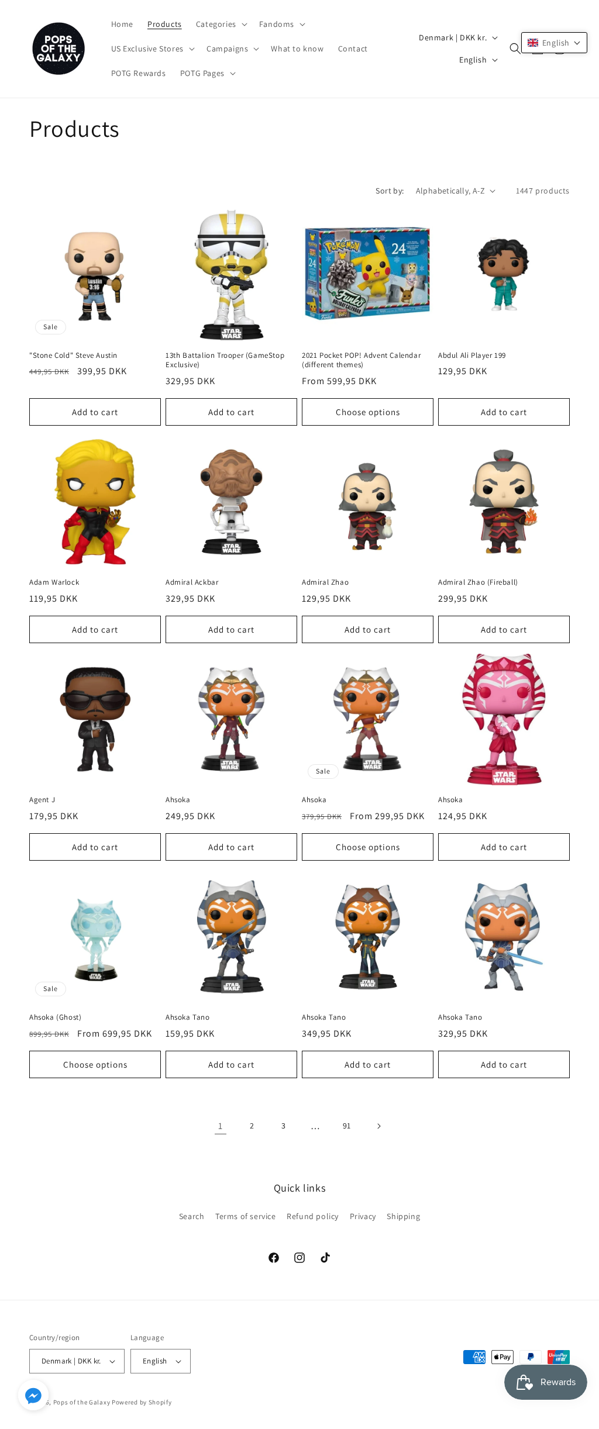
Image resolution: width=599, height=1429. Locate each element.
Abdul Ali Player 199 (472, 355)
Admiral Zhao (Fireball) (478, 582)
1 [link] (220, 1126)
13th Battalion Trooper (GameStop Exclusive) (225, 360)
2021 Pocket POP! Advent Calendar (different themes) (361, 360)
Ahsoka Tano (188, 1017)
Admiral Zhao (325, 582)
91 (347, 1125)
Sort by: (390, 190)
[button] (220, 24)
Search (192, 1216)
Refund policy (313, 1216)
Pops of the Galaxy (82, 1402)
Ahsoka (178, 800)
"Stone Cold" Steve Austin (73, 355)
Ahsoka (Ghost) (55, 1017)
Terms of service (245, 1216)
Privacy (363, 1216)
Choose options (368, 411)
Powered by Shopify (142, 1402)
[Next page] (378, 1126)
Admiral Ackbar (192, 582)
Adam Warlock (54, 582)
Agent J (42, 800)
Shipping (403, 1216)
